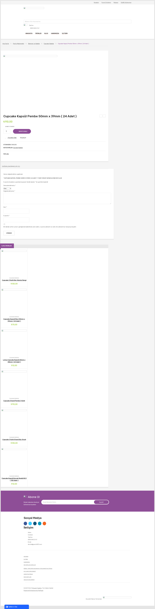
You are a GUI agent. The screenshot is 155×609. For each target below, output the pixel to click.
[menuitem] (28, 33)
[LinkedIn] (22, 154)
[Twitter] (13, 154)
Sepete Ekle (23, 131)
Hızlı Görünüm (22, 263)
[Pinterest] (16, 154)
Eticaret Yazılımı (37, 588)
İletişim (26, 559)
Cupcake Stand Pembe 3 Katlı (14, 401)
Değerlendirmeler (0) (11, 166)
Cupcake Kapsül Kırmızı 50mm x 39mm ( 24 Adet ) (104, 116)
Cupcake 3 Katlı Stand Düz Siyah (14, 439)
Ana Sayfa (6, 43)
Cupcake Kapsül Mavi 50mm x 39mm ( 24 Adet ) (101, 116)
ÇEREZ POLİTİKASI (28, 574)
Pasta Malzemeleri (18, 43)
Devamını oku (6, 342)
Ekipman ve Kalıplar (34, 43)
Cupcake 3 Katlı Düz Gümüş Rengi (14, 280)
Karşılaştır (23, 138)
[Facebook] (11, 154)
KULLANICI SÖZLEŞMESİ (30, 571)
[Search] (129, 21)
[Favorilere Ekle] (12, 263)
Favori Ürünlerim (106, 2)
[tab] (11, 167)
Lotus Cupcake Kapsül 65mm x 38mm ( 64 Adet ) (14, 361)
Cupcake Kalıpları (49, 43)
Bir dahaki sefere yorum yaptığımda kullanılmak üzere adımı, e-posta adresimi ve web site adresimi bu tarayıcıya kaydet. (39, 227)
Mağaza (116, 2)
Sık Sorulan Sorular (30, 565)
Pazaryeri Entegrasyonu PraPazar (33, 590)
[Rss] (44, 523)
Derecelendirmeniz (9, 185)
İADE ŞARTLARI (27, 577)
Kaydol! (101, 502)
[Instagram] (35, 523)
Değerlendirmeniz (9, 191)
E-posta (6, 215)
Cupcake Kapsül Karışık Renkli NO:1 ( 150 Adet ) (14, 479)
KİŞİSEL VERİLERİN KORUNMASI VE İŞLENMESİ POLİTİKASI (38, 568)
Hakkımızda (27, 562)
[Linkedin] (39, 523)
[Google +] (19, 154)
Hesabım (96, 2)
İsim (5, 207)
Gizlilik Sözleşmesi (126, 2)
